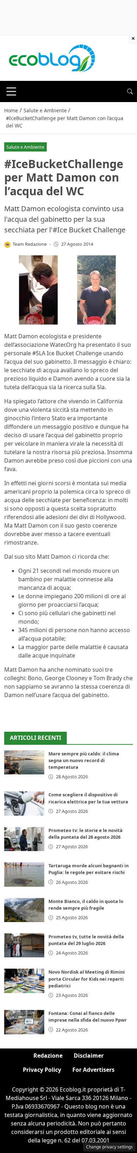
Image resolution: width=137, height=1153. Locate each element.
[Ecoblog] (51, 57)
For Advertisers (93, 1070)
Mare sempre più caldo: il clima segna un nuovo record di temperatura (83, 760)
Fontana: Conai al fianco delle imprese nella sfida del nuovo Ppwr (87, 1016)
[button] (130, 91)
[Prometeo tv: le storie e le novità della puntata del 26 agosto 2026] (24, 839)
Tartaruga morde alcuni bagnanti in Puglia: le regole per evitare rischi (88, 868)
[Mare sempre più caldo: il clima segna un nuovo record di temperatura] (24, 762)
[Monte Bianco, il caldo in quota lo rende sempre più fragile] (24, 910)
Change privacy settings (109, 1147)
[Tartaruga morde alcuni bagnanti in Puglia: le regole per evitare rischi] (24, 874)
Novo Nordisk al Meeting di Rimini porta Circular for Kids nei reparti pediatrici (86, 978)
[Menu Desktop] (11, 91)
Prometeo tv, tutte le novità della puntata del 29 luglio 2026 (86, 939)
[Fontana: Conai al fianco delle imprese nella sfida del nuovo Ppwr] (24, 1022)
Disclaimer (89, 1055)
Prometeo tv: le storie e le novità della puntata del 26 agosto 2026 (85, 833)
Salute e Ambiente (25, 147)
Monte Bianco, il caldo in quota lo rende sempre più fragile (85, 904)
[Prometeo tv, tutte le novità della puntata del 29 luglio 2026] (24, 945)
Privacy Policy (42, 1070)
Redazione (48, 1055)
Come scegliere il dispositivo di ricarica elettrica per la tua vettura (88, 797)
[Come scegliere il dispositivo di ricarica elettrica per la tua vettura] (24, 803)
